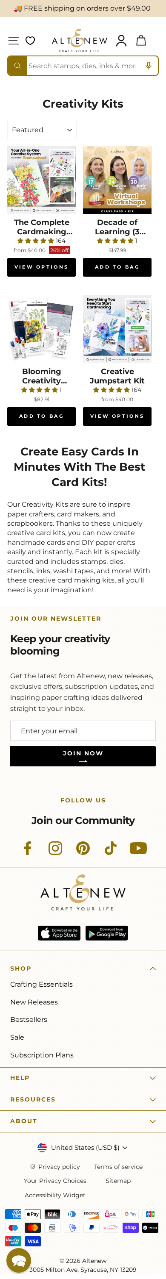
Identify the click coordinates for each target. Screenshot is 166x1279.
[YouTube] (138, 853)
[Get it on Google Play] (107, 933)
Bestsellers (28, 1019)
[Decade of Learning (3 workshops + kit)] (117, 180)
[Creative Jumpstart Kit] (117, 329)
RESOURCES (33, 1099)
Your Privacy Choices (55, 1181)
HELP (20, 1078)
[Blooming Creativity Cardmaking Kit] (41, 329)
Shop (20, 968)
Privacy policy (59, 1167)
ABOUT (23, 1121)
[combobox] (83, 65)
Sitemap (118, 1181)
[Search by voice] (148, 65)
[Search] (17, 65)
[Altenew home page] (79, 40)
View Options (41, 267)
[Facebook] (27, 853)
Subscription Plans (42, 1055)
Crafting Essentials (41, 984)
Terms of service (118, 1167)
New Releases (34, 1002)
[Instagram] (55, 853)
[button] (18, 1260)
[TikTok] (111, 853)
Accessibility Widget (55, 1195)
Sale (17, 1037)
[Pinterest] (83, 853)
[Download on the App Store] (59, 933)
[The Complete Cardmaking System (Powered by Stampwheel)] (41, 180)
